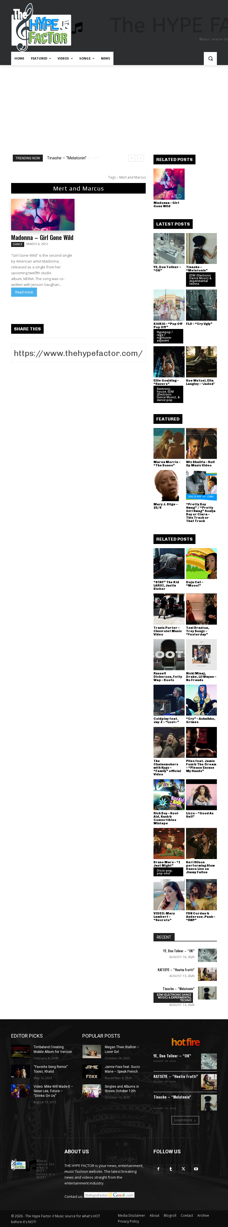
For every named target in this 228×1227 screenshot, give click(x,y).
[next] (140, 158)
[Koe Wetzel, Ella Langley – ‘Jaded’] (201, 361)
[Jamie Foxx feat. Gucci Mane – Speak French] (91, 1071)
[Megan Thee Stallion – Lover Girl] (91, 1051)
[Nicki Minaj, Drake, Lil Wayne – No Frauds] (201, 654)
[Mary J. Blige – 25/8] (169, 485)
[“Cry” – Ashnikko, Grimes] (201, 700)
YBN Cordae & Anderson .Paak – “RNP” (200, 917)
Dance (18, 244)
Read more (24, 292)
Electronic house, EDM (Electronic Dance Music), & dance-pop (168, 394)
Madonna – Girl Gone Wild (42, 237)
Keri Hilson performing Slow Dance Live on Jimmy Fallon (200, 867)
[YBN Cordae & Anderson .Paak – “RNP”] (201, 894)
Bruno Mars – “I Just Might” (166, 863)
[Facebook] (158, 1169)
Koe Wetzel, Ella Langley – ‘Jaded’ (200, 382)
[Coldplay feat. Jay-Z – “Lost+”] (169, 700)
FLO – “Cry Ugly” (199, 324)
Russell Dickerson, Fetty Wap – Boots (167, 677)
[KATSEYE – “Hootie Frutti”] (207, 974)
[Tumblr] (171, 1169)
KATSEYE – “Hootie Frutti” (176, 969)
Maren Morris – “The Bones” (166, 463)
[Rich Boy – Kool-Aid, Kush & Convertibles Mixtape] (169, 794)
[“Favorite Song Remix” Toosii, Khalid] (20, 1071)
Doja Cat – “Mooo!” (194, 583)
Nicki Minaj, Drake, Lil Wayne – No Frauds (201, 677)
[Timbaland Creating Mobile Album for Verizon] (20, 1051)
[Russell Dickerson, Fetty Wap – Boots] (169, 654)
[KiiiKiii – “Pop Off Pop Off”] (169, 305)
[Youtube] (196, 1169)
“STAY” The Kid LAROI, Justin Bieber (166, 585)
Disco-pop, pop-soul (165, 872)
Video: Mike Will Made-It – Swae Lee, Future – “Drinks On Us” (53, 1091)
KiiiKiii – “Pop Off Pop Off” (71, 157)
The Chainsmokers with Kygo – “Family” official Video (167, 767)
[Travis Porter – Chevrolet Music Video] (169, 609)
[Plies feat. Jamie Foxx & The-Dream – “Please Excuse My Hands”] (201, 742)
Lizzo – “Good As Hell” (200, 815)
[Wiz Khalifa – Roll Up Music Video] (201, 443)
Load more (183, 1120)
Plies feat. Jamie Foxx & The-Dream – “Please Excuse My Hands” (201, 766)
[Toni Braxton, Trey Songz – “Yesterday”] (201, 609)
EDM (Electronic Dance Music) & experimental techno (200, 279)
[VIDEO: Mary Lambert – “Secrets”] (169, 894)
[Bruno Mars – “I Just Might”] (169, 843)
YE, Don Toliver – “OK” (167, 268)
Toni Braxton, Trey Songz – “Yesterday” (197, 631)
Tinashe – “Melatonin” (197, 268)
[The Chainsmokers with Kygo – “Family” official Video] (169, 742)
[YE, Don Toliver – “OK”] (169, 248)
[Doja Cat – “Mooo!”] (201, 563)
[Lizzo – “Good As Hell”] (201, 794)
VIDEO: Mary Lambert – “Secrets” (164, 917)
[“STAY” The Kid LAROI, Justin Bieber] (169, 563)
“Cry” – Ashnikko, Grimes (200, 720)
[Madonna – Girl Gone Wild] (43, 215)
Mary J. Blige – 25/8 (165, 506)
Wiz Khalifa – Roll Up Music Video (200, 463)
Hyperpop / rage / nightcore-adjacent (165, 336)
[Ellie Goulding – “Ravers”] (169, 361)
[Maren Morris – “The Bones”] (169, 443)
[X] (183, 1169)
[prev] (131, 158)
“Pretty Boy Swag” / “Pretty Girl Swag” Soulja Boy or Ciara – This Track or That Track (200, 513)
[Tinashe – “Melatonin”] (201, 248)
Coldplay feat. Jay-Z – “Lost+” (166, 720)
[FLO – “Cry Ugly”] (201, 305)
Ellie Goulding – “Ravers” (166, 382)
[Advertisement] (114, 107)
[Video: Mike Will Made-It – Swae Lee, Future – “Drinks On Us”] (20, 1091)
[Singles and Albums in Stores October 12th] (91, 1091)
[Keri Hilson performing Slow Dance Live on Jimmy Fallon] (201, 843)
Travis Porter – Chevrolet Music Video (167, 631)
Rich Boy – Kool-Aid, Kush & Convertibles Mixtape (166, 818)
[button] (210, 58)
